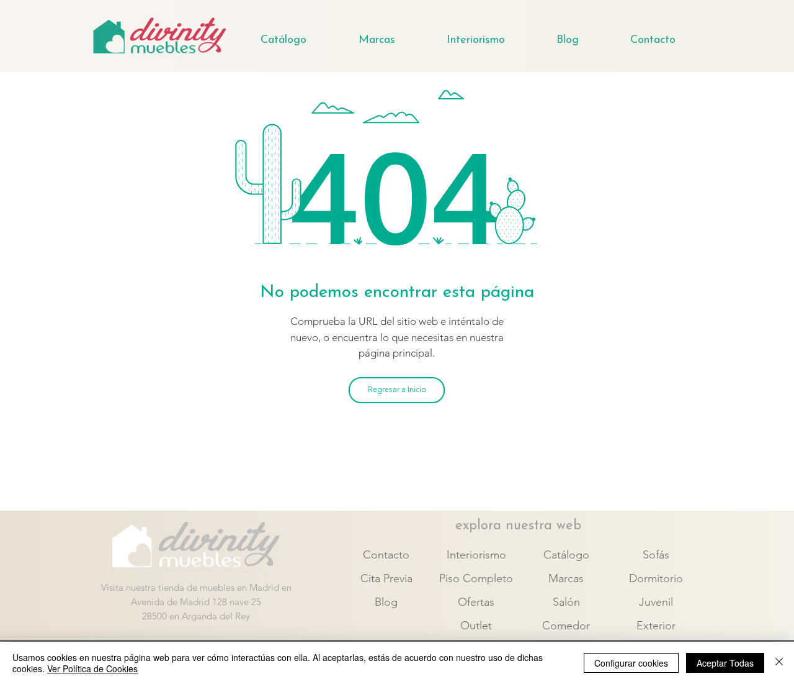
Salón (566, 602)
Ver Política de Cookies (92, 668)
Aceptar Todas (725, 663)
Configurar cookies (631, 663)
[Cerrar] (779, 663)
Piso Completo (476, 578)
